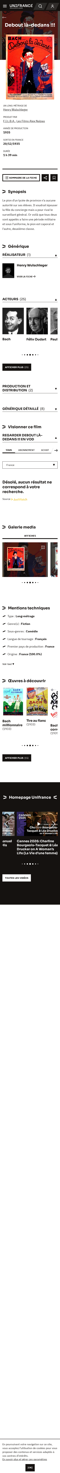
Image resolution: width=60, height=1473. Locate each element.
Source (6, 499)
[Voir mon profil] (52, 6)
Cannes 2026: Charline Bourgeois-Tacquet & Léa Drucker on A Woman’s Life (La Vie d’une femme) (23, 847)
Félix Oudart (36, 339)
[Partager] (45, 177)
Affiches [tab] (30, 535)
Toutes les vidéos (16, 877)
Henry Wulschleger (15, 109)
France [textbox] (10, 465)
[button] (43, 548)
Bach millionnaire (12, 723)
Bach (6, 339)
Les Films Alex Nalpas (30, 121)
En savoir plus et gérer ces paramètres (24, 1459)
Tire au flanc (36, 721)
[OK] (30, 1467)
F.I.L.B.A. (9, 121)
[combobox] (30, 465)
